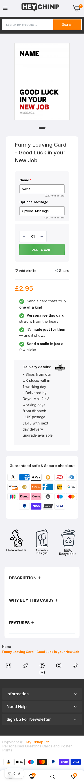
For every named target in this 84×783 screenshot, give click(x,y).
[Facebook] (9, 666)
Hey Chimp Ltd (37, 742)
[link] (52, 776)
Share (64, 270)
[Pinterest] (42, 666)
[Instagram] (59, 666)
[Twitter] (26, 666)
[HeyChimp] (41, 8)
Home (6, 647)
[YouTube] (42, 673)
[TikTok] (75, 666)
